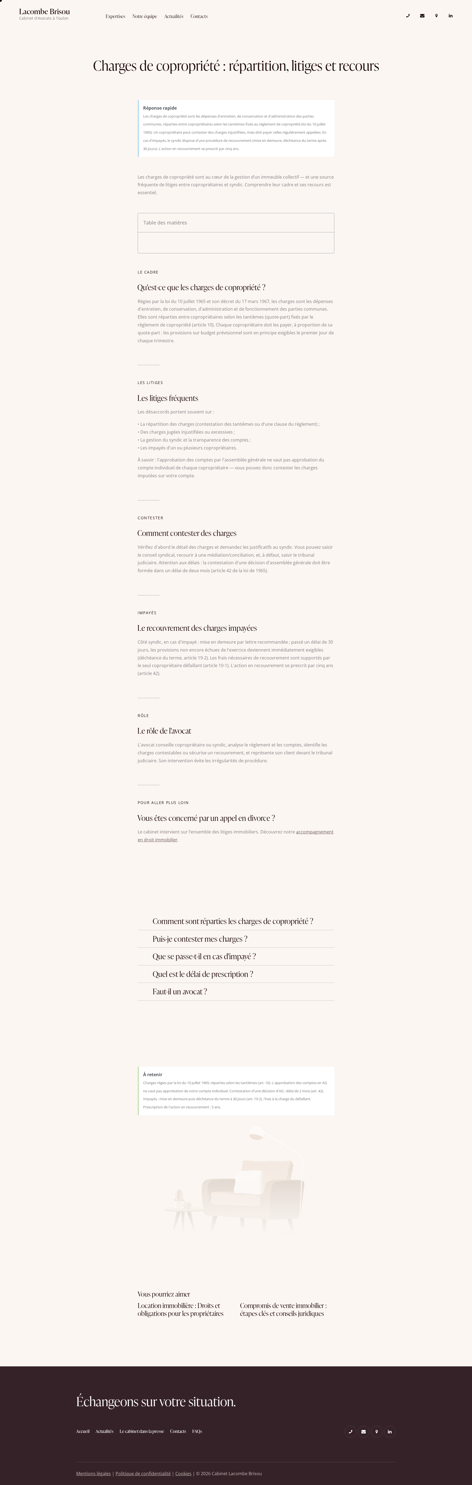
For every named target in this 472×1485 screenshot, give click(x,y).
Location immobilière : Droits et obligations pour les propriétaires (180, 1310)
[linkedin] (450, 16)
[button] (236, 921)
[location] (436, 16)
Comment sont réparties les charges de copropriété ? (233, 921)
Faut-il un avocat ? (180, 991)
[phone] (408, 16)
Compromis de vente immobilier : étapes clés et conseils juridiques (283, 1310)
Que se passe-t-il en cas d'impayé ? (204, 956)
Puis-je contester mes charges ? (200, 939)
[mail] (422, 16)
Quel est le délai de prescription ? (203, 974)
